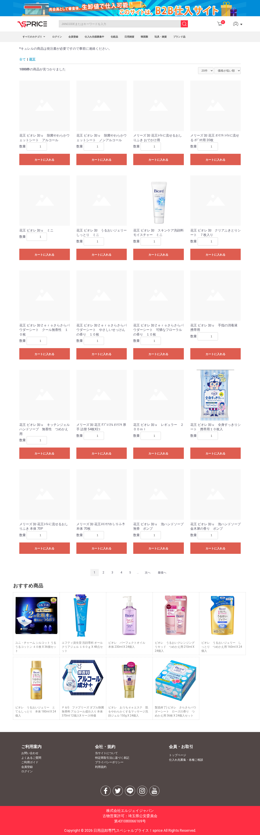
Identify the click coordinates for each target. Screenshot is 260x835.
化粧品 (114, 36)
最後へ (162, 572)
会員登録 (73, 36)
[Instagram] (142, 791)
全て (22, 59)
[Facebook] (106, 791)
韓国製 (144, 36)
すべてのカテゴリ (33, 36)
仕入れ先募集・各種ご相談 (186, 759)
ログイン (57, 36)
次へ (148, 572)
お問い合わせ (29, 753)
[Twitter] (118, 791)
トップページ (177, 755)
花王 (32, 59)
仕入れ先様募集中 (94, 36)
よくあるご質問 (31, 757)
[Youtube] (154, 791)
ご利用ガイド (29, 762)
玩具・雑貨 (161, 36)
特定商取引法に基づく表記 (112, 757)
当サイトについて (106, 753)
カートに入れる (44, 159)
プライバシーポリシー (109, 762)
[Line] (130, 791)
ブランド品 (179, 36)
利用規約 (100, 766)
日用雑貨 (129, 36)
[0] (219, 23)
